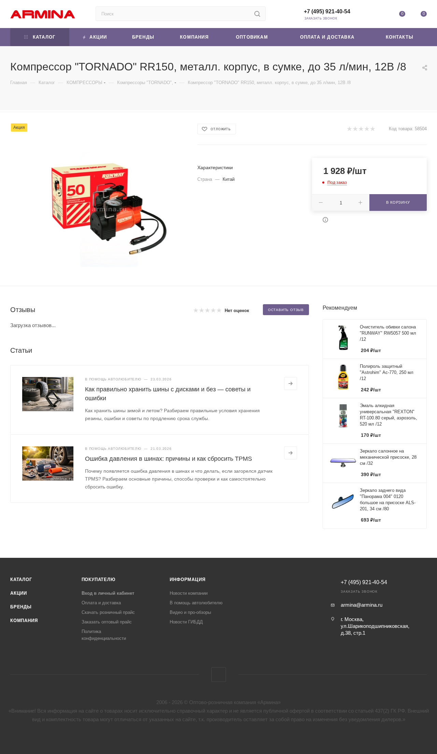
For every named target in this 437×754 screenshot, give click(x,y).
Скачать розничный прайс (108, 612)
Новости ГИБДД (186, 621)
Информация (187, 579)
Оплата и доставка (101, 602)
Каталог (21, 579)
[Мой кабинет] (380, 15)
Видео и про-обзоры (190, 612)
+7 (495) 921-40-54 (327, 11)
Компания (24, 620)
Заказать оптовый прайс (107, 621)
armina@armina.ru (361, 605)
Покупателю (98, 579)
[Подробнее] (290, 383)
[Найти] (257, 13)
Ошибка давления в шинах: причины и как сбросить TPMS (168, 458)
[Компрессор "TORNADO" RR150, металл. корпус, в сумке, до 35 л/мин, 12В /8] (109, 209)
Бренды (21, 606)
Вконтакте (218, 674)
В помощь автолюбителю (196, 602)
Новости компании (189, 593)
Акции (18, 593)
